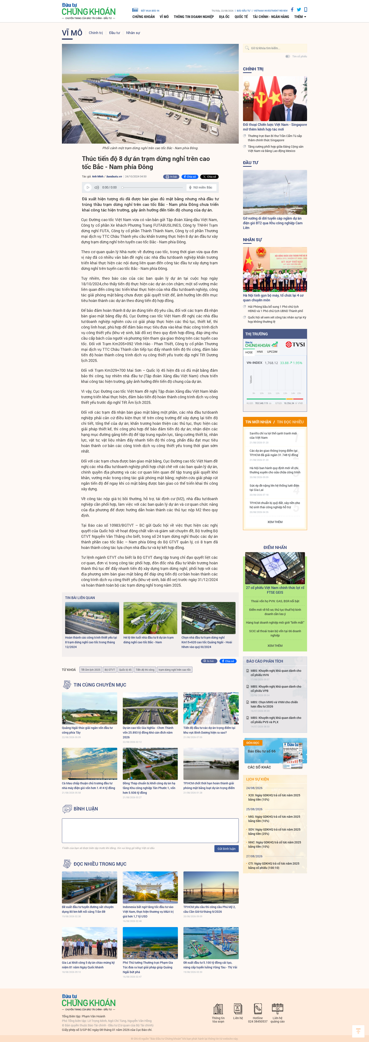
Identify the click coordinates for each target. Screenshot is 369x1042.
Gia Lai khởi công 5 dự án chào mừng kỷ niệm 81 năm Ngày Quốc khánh (88, 964)
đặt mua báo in (150, 10)
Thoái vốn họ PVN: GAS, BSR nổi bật (275, 601)
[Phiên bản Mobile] (304, 9)
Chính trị (96, 32)
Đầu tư (114, 32)
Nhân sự (133, 32)
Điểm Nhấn (275, 547)
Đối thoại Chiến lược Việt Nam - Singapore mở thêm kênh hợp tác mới (275, 126)
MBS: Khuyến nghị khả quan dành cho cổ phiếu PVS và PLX (276, 720)
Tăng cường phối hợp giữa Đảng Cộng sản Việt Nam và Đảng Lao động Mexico (275, 148)
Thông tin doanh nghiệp (194, 17)
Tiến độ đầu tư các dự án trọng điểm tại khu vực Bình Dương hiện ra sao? (209, 730)
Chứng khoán (143, 17)
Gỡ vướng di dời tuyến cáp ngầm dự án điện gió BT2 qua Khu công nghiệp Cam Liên (273, 223)
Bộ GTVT (110, 669)
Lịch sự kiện (257, 779)
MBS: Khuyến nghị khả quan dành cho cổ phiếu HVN (276, 673)
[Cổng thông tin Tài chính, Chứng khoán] (88, 11)
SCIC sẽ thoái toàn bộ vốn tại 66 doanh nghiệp (275, 633)
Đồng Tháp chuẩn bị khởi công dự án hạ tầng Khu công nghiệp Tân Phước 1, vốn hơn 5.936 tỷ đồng (149, 788)
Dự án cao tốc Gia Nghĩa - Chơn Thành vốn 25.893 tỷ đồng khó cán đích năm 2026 (148, 732)
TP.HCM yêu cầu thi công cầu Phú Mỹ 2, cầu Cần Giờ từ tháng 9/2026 (209, 909)
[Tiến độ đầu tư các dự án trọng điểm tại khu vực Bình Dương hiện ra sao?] (211, 708)
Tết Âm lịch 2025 (90, 669)
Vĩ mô (164, 17)
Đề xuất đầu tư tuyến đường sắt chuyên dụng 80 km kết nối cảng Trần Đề (88, 909)
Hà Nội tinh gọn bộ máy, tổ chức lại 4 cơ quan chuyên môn (273, 297)
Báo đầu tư (243, 10)
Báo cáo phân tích (264, 661)
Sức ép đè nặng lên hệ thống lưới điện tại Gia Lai (274, 487)
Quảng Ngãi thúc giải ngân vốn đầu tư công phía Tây (87, 730)
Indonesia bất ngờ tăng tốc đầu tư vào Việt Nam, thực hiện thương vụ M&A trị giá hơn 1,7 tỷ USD (148, 911)
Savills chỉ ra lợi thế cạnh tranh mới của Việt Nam (273, 435)
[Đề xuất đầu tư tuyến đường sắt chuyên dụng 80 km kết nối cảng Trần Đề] (89, 887)
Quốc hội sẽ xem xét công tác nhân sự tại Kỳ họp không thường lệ (277, 319)
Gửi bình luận (227, 849)
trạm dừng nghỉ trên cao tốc (175, 669)
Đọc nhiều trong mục (100, 864)
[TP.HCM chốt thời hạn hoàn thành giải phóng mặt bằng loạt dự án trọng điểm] (211, 764)
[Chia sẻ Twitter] (297, 9)
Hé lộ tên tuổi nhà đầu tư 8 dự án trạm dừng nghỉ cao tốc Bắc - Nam (148, 639)
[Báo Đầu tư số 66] (292, 755)
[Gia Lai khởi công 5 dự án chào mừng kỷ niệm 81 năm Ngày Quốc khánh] (89, 943)
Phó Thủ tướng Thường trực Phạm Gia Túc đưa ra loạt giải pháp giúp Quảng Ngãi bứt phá (148, 967)
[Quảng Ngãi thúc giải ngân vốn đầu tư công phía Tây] (89, 708)
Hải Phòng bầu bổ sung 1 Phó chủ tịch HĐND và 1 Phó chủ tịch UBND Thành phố (275, 309)
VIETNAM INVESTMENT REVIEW (271, 10)
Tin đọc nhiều (290, 421)
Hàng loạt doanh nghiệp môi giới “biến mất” (275, 622)
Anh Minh (98, 176)
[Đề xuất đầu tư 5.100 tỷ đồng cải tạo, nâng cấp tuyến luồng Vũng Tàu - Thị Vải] (211, 943)
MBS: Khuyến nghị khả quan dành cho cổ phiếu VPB (276, 688)
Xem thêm (275, 522)
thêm (298, 17)
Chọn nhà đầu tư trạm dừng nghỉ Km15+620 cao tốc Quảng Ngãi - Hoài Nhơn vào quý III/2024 (207, 642)
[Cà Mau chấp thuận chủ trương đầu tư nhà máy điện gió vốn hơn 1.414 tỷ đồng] (89, 764)
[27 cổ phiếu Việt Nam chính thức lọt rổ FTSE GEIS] (275, 568)
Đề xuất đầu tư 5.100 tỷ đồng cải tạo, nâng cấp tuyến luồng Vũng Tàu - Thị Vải (210, 964)
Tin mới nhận (258, 421)
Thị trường (256, 333)
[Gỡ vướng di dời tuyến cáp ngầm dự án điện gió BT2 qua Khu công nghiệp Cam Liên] (275, 192)
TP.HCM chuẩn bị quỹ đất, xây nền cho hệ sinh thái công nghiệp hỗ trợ (275, 505)
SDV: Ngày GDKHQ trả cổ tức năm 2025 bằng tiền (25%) (274, 831)
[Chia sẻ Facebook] (291, 9)
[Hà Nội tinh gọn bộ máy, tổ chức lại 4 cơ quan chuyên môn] (275, 269)
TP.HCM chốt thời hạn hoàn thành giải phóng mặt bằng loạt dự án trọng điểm (209, 785)
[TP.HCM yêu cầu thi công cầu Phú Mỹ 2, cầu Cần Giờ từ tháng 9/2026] (211, 887)
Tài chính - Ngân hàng (271, 17)
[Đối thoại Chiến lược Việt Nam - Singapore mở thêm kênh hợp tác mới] (275, 98)
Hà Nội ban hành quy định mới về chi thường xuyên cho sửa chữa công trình (275, 470)
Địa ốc (224, 17)
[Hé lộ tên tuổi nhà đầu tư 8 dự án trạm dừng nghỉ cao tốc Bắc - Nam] (150, 618)
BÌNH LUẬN (86, 809)
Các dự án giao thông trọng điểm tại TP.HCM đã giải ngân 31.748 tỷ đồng (274, 453)
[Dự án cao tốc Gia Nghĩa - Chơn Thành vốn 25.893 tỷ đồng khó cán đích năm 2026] (150, 708)
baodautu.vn (114, 176)
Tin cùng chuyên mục (100, 685)
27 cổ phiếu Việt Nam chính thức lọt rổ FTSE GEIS (275, 590)
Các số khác (259, 767)
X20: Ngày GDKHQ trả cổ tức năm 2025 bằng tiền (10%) (274, 797)
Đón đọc (252, 743)
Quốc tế (241, 17)
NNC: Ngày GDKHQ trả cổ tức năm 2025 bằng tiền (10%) (274, 844)
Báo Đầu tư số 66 (262, 751)
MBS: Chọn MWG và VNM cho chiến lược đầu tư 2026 (274, 704)
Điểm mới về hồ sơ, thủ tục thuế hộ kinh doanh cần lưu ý (275, 612)
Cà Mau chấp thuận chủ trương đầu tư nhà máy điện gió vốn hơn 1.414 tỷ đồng (88, 785)
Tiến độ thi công (145, 669)
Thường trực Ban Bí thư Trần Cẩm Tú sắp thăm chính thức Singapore (275, 138)
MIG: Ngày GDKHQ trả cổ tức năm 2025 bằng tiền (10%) (274, 819)
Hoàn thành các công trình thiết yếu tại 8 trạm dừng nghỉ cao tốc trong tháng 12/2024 (91, 642)
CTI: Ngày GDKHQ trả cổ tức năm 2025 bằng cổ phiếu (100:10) (273, 865)
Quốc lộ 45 (125, 669)
